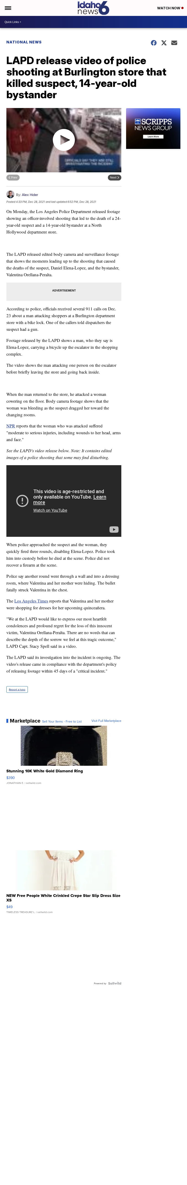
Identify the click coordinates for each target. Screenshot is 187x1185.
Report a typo (17, 689)
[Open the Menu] (7, 8)
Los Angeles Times (31, 601)
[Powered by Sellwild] (114, 983)
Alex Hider (30, 195)
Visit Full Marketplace (106, 720)
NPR (10, 426)
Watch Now (169, 8)
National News (24, 42)
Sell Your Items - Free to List (62, 721)
